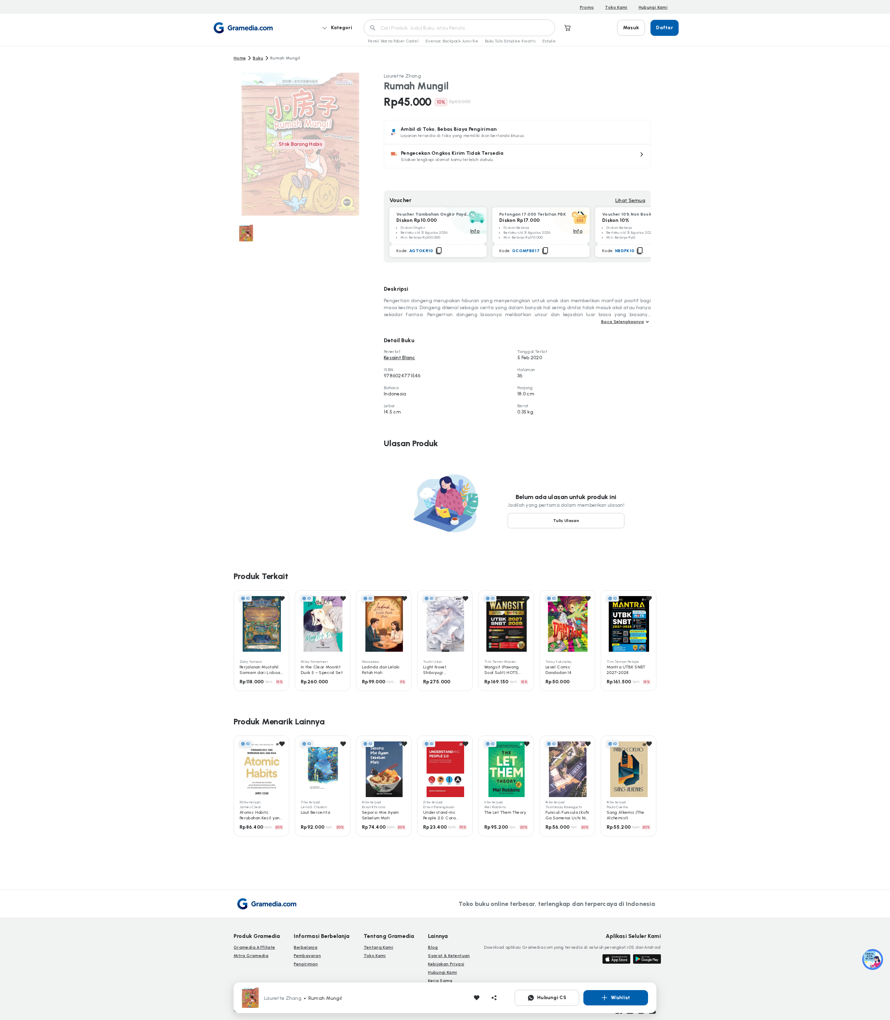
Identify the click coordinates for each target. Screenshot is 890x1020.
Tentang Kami (378, 947)
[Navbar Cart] (568, 28)
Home (240, 58)
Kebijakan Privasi (446, 964)
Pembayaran (307, 955)
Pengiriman (306, 964)
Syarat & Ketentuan (449, 955)
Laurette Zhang (402, 76)
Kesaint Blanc (399, 358)
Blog (433, 947)
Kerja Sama (440, 980)
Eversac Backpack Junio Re (452, 41)
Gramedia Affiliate (254, 947)
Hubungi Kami (653, 7)
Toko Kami (616, 7)
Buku (258, 58)
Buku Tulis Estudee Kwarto (510, 41)
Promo (587, 7)
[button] (517, 156)
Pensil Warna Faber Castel (393, 41)
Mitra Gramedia (251, 955)
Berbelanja (305, 947)
